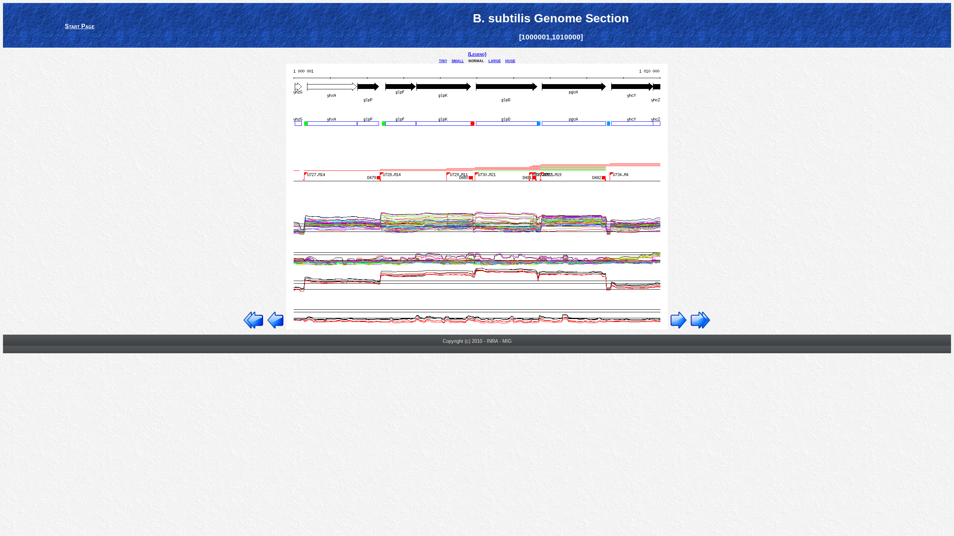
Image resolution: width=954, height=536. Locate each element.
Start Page (79, 26)
